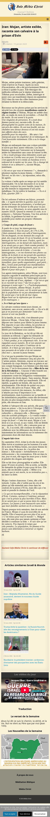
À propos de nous (25, 775)
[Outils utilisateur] (46, 42)
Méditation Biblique (25, 782)
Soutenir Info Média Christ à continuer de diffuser (25, 548)
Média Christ (25, 789)
